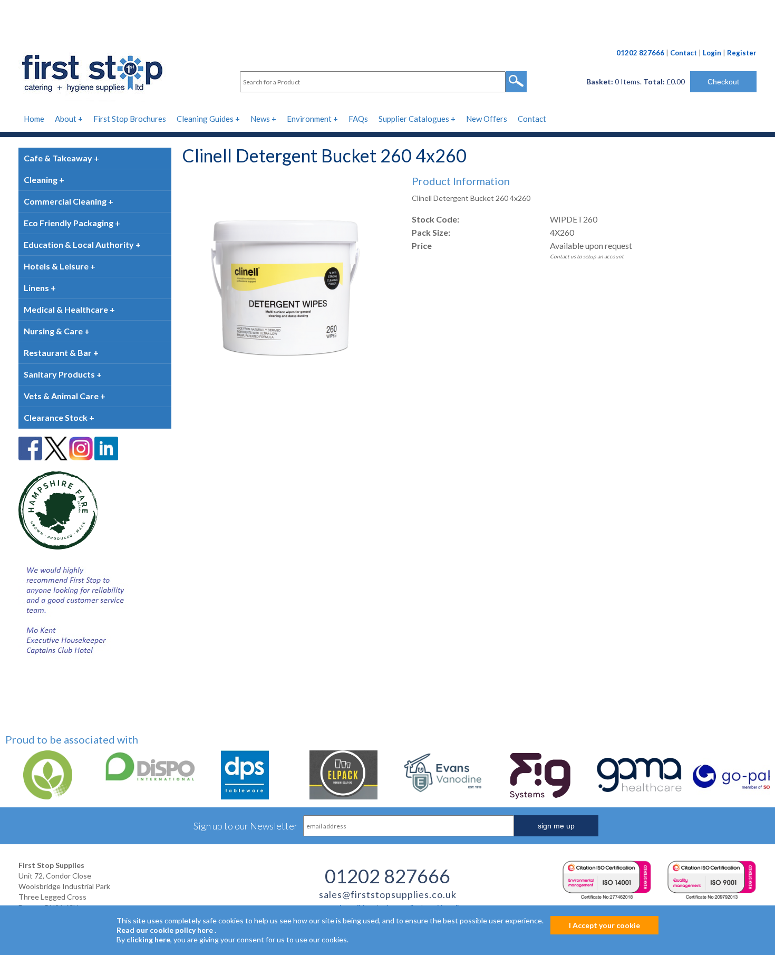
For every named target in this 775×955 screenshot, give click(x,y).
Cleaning (40, 180)
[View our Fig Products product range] (534, 796)
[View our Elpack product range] (337, 796)
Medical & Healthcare (66, 309)
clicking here (148, 939)
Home (34, 118)
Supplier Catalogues (414, 118)
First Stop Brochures (129, 118)
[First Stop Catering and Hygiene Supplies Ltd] (92, 99)
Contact (683, 53)
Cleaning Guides (205, 118)
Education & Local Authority (79, 244)
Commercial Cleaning (65, 201)
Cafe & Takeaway (58, 158)
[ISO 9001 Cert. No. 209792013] (712, 899)
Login (712, 53)
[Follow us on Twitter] (55, 457)
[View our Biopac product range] (40, 796)
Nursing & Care (53, 331)
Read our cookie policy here (165, 929)
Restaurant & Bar (58, 353)
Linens (36, 288)
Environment (309, 118)
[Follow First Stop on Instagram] (81, 457)
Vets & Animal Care (61, 396)
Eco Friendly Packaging (68, 223)
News (260, 118)
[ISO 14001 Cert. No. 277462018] (607, 899)
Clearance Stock (56, 417)
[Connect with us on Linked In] (106, 457)
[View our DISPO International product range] (139, 781)
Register (742, 53)
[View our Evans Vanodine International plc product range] (435, 796)
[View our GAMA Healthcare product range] (632, 796)
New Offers (486, 118)
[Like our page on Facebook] (30, 457)
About (65, 118)
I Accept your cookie (604, 925)
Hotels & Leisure (56, 266)
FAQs (358, 118)
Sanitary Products (59, 374)
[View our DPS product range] (237, 796)
